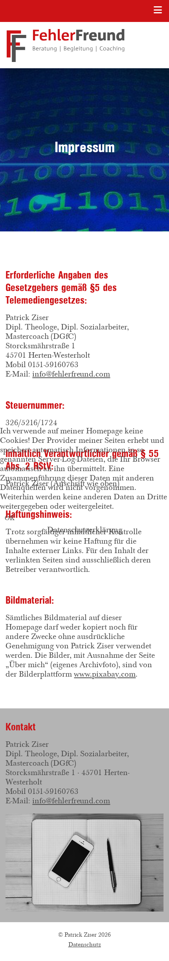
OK (10, 518)
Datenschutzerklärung (84, 530)
